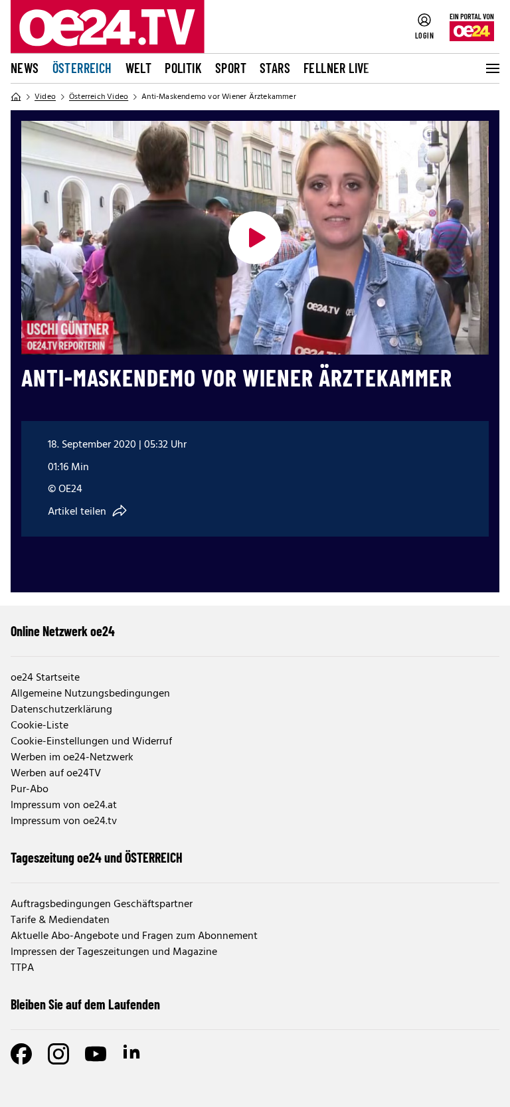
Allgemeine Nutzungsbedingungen (90, 694)
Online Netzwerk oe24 (63, 631)
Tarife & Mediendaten (60, 920)
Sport (230, 68)
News (25, 68)
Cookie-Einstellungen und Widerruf (91, 741)
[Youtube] (95, 1053)
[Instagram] (58, 1053)
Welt (139, 68)
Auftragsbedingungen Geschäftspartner (102, 904)
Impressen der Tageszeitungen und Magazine (114, 952)
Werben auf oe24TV (56, 773)
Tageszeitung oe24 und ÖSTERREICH (97, 857)
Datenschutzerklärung (61, 710)
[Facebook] (21, 1053)
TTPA (22, 968)
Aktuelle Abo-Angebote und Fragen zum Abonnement (134, 936)
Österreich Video (98, 97)
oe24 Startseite (45, 678)
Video (45, 97)
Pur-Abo (29, 789)
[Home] (16, 97)
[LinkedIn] (132, 1053)
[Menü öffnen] (491, 68)
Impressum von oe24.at (64, 805)
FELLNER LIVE (336, 68)
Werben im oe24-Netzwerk (72, 757)
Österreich (82, 68)
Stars (275, 68)
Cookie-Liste (39, 725)
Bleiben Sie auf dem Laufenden (85, 1004)
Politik (183, 68)
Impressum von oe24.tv (64, 821)
